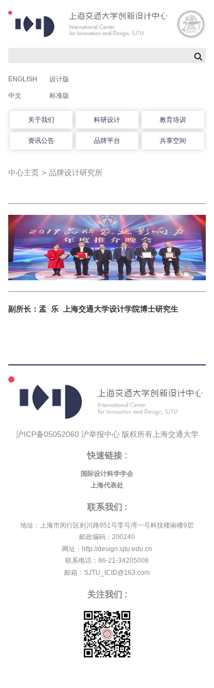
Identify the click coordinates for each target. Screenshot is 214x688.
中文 (14, 95)
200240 (123, 537)
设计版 (59, 79)
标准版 (59, 95)
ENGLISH (22, 79)
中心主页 (23, 172)
